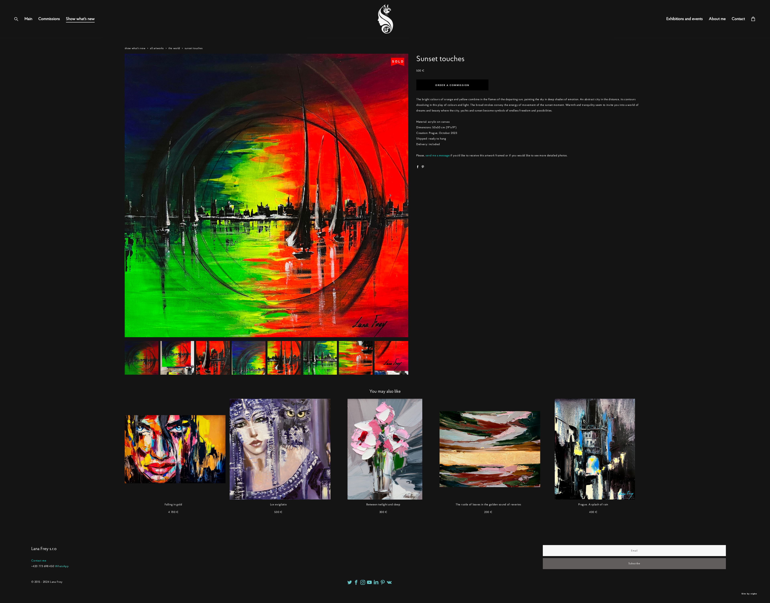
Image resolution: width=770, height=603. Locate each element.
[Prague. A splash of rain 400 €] (594, 449)
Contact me (38, 560)
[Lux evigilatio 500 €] (280, 449)
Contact (738, 19)
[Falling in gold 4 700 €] (175, 449)
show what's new (135, 48)
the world (174, 48)
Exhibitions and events (684, 19)
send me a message (438, 155)
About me (717, 19)
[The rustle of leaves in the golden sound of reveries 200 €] (490, 449)
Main (28, 19)
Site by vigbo (749, 594)
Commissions (49, 19)
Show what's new (80, 19)
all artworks (157, 48)
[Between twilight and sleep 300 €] (384, 449)
